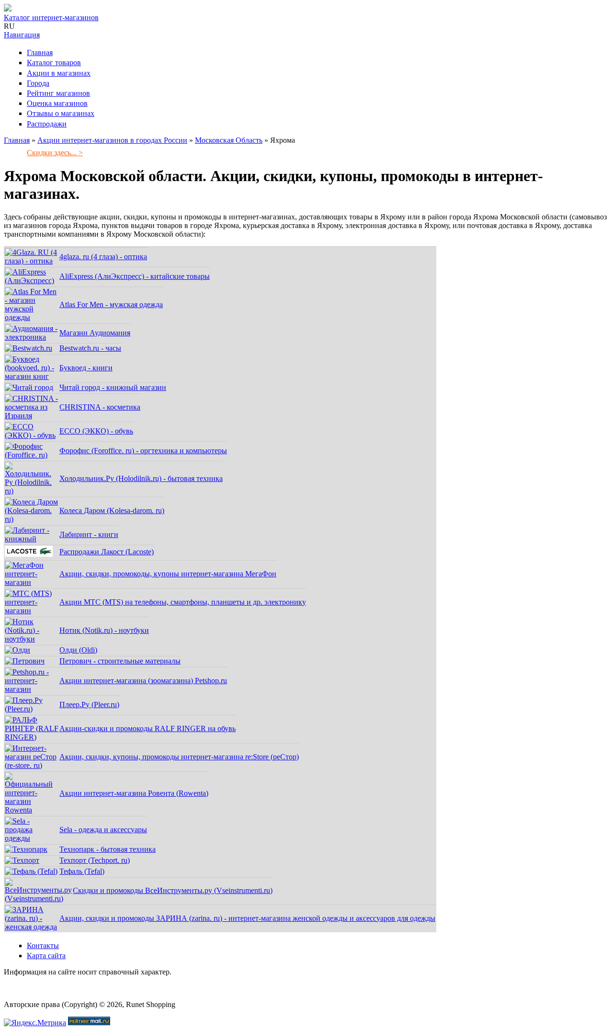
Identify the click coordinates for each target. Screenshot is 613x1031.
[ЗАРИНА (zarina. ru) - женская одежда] (31, 927)
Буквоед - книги (86, 368)
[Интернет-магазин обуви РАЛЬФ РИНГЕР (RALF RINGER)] (31, 737)
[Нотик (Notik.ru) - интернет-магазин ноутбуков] (31, 639)
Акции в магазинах (59, 73)
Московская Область (228, 140)
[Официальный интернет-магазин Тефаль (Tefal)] (31, 871)
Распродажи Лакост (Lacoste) (106, 552)
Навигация (22, 35)
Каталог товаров (54, 62)
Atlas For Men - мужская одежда (111, 304)
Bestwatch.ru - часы (90, 348)
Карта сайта (46, 955)
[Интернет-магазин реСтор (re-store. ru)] (31, 765)
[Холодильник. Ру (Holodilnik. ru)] (31, 491)
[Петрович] (25, 661)
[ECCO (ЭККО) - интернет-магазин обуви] (31, 435)
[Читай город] (29, 387)
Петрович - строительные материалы (120, 661)
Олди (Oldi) (78, 650)
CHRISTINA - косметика (99, 407)
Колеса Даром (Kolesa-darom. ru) (111, 510)
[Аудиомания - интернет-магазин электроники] (31, 337)
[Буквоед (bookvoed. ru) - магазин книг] (31, 376)
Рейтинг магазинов (58, 93)
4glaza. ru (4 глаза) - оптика (103, 256)
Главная (40, 52)
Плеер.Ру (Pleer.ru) (89, 704)
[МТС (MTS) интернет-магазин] (31, 611)
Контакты (43, 945)
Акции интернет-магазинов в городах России (112, 140)
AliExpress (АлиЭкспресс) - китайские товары (134, 276)
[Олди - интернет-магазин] (17, 650)
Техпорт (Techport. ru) (94, 860)
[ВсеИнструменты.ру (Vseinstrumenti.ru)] (38, 898)
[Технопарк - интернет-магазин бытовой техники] (26, 849)
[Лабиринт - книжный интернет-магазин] (31, 539)
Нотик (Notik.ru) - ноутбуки (104, 630)
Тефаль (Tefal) (81, 871)
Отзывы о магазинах (60, 113)
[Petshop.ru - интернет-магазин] (31, 689)
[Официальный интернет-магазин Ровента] (31, 810)
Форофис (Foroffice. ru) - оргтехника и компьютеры (143, 451)
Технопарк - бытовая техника (107, 849)
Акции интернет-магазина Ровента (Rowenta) (133, 793)
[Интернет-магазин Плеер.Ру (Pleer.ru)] (31, 709)
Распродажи (47, 124)
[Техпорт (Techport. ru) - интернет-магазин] (22, 860)
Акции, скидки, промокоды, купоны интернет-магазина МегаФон (167, 574)
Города (38, 83)
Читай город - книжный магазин (112, 387)
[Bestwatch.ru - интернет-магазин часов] (28, 348)
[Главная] (7, 9)
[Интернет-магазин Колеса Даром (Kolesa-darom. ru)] (31, 519)
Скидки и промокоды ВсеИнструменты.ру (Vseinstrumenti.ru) (172, 890)
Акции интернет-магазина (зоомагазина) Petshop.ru (143, 680)
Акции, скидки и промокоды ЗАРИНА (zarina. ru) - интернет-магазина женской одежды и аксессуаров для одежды (247, 918)
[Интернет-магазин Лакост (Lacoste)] (29, 554)
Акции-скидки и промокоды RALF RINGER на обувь (147, 728)
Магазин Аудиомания (94, 333)
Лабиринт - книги (88, 534)
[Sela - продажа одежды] (31, 838)
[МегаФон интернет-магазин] (31, 582)
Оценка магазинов (57, 103)
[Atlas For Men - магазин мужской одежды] (31, 317)
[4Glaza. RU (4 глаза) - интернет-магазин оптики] (31, 261)
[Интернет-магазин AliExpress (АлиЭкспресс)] (31, 280)
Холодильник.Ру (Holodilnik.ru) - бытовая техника (141, 478)
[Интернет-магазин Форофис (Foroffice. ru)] (31, 455)
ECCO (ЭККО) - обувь (96, 431)
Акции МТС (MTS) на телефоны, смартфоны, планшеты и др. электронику (182, 602)
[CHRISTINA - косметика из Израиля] (31, 416)
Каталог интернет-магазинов (51, 17)
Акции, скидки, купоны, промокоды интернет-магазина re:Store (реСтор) (179, 757)
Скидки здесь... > (55, 153)
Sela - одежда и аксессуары (103, 829)
